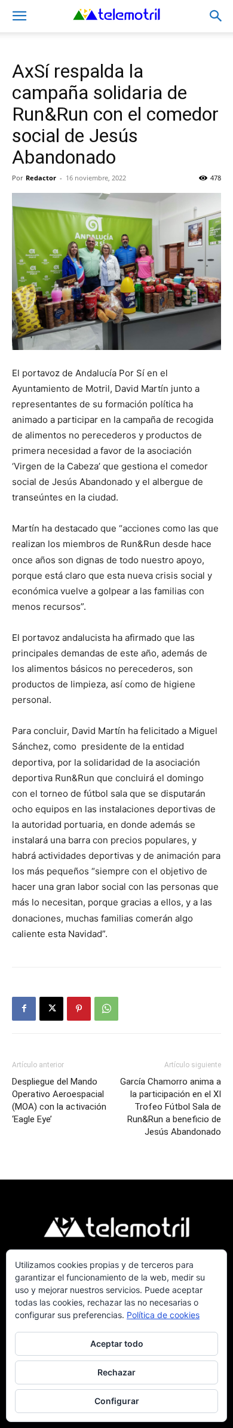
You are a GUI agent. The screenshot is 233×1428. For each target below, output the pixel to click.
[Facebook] (24, 1009)
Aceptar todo (116, 1343)
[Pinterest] (79, 1009)
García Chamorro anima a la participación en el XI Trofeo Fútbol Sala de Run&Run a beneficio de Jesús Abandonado (170, 1106)
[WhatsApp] (106, 1009)
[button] (19, 16)
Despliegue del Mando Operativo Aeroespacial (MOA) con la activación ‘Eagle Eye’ (59, 1100)
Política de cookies (163, 1315)
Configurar (116, 1401)
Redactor (41, 177)
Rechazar (116, 1372)
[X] (51, 1009)
